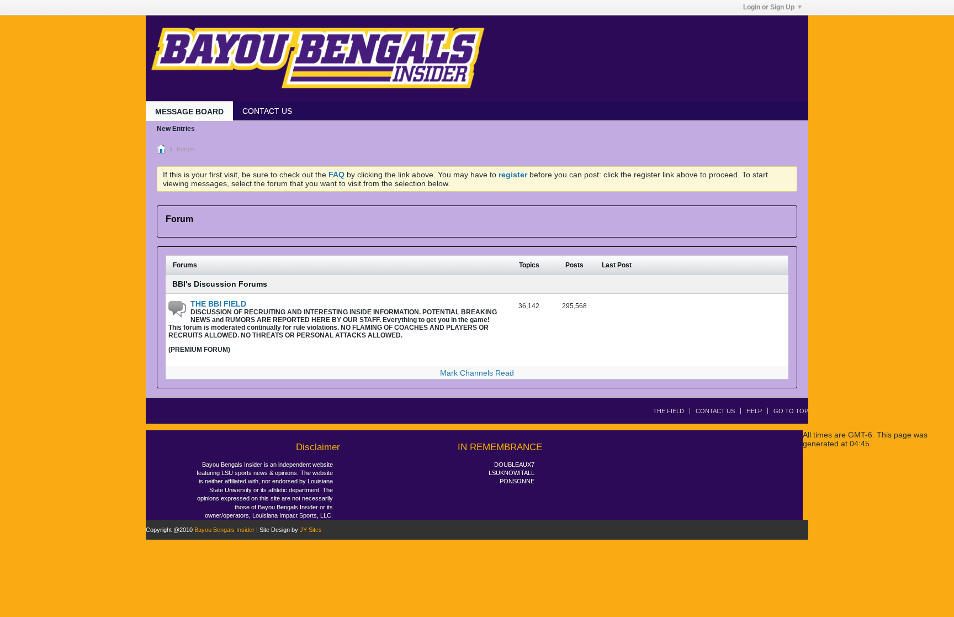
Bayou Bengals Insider (224, 529)
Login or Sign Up (768, 7)
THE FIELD (668, 411)
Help (754, 411)
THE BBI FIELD (218, 303)
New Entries (176, 129)
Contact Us (715, 411)
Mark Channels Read (477, 372)
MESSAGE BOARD (189, 111)
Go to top (790, 411)
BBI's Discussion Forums (219, 284)
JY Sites (311, 529)
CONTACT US (267, 111)
